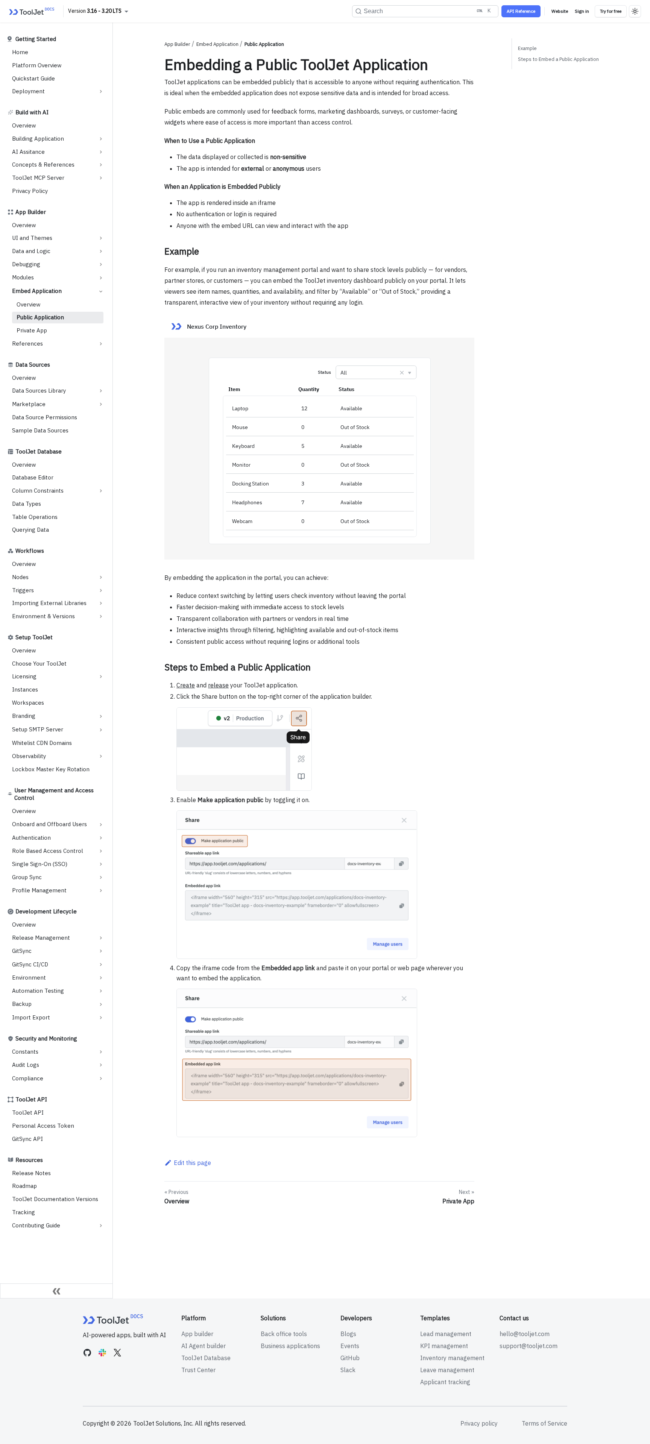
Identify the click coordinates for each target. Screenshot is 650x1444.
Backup (22, 1003)
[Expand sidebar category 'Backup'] (101, 1004)
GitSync (22, 950)
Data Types (26, 503)
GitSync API (27, 1138)
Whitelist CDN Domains (42, 742)
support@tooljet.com (528, 1346)
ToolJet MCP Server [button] (38, 177)
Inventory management (452, 1358)
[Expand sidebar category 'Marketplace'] (101, 404)
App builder (197, 1334)
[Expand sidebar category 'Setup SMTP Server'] (101, 730)
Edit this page (192, 1162)
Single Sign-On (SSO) (39, 864)
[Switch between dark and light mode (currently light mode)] (635, 11)
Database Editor (32, 477)
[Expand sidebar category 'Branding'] (101, 716)
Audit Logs (25, 1064)
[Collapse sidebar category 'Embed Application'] (101, 291)
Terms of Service (544, 1423)
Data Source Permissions (44, 417)
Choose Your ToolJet (39, 663)
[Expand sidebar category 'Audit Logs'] (101, 1065)
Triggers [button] (23, 590)
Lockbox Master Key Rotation (51, 769)
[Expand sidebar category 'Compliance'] (101, 1078)
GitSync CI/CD (30, 964)
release (218, 685)
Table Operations (35, 516)
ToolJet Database (206, 1358)
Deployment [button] (28, 91)
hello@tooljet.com (525, 1334)
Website (559, 11)
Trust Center (198, 1370)
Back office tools (284, 1334)
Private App (32, 330)
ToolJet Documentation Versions (55, 1199)
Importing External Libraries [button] (49, 603)
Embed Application (37, 290)
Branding (23, 715)
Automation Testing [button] (38, 990)
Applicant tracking (445, 1382)
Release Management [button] (41, 937)
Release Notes (31, 1173)
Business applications (290, 1346)
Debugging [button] (26, 264)
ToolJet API (28, 1112)
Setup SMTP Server (37, 729)
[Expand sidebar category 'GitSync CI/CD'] (101, 965)
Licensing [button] (24, 676)
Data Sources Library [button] (39, 390)
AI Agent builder (203, 1346)
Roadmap (24, 1185)
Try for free (610, 11)
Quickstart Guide (33, 78)
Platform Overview (37, 65)
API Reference (521, 11)
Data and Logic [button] (31, 251)
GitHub (350, 1358)
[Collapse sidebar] (56, 1290)
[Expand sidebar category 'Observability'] (101, 756)
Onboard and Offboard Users (49, 824)
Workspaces (28, 702)
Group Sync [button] (27, 877)
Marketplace (29, 404)
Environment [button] (29, 977)
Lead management (445, 1334)
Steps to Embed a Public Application (558, 59)
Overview (24, 125)
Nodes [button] (20, 577)
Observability (29, 756)
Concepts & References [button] (43, 164)
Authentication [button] (31, 837)
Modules (23, 277)
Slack (347, 1370)
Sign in (582, 11)
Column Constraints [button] (38, 490)
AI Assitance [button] (28, 151)
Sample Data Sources (40, 430)
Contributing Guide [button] (36, 1225)
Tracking (23, 1212)
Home (20, 52)
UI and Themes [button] (32, 237)
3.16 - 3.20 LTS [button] (104, 11)
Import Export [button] (31, 1017)
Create (185, 685)
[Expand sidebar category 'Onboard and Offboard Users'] (101, 825)
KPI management (444, 1346)
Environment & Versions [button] (43, 616)
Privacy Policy (30, 190)
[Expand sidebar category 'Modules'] (101, 278)
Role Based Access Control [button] (47, 850)
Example (527, 48)
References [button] (27, 343)
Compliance (27, 1078)
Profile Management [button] (39, 890)
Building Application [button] (38, 138)
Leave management (447, 1370)
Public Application (40, 317)
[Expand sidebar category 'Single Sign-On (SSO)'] (101, 864)
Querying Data (30, 529)
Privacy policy (479, 1423)
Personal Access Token (43, 1125)
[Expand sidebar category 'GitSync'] (101, 951)
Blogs (348, 1334)
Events (349, 1346)
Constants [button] (25, 1051)
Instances (25, 689)
